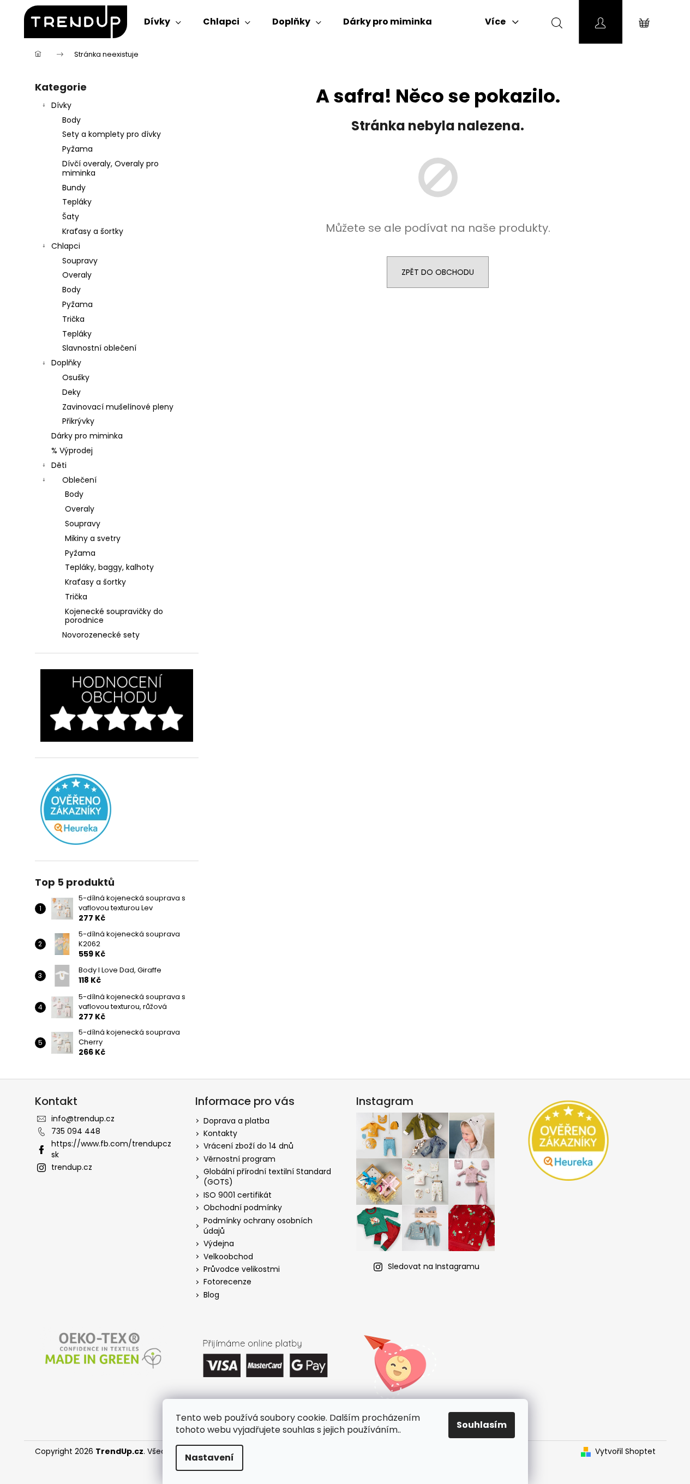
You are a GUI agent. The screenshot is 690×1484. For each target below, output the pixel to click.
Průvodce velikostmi (241, 1269)
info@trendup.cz (83, 1118)
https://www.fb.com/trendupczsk (111, 1148)
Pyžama (77, 148)
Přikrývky (78, 421)
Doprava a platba (236, 1120)
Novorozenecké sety (101, 634)
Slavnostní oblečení (99, 348)
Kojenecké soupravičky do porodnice (114, 616)
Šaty (70, 216)
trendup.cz (71, 1167)
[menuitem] (162, 22)
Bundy (74, 187)
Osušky (75, 377)
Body (71, 120)
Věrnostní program (239, 1158)
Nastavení (209, 1457)
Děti (59, 465)
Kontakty (220, 1133)
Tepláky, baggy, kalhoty (109, 567)
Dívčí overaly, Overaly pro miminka (110, 168)
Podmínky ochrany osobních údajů (258, 1225)
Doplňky (66, 362)
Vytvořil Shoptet (625, 1451)
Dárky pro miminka (87, 435)
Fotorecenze (227, 1281)
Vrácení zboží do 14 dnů (248, 1145)
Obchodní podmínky (242, 1207)
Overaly (77, 274)
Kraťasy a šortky (92, 231)
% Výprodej (72, 450)
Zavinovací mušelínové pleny (117, 406)
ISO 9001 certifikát (237, 1194)
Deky (71, 392)
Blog (211, 1294)
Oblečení (79, 479)
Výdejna (218, 1243)
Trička (73, 319)
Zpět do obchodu (437, 272)
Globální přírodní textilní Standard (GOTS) (267, 1176)
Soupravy (80, 260)
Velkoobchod (228, 1256)
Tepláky (77, 201)
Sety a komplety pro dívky (111, 134)
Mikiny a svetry (93, 538)
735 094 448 (75, 1131)
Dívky (61, 105)
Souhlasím (482, 1425)
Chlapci (65, 246)
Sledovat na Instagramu (433, 1266)
